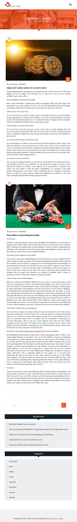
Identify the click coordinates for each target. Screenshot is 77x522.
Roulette (12, 497)
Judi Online (13, 487)
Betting (11, 472)
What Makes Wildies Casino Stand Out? (22, 424)
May (68, 79)
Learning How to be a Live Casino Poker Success (25, 440)
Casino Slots (13, 84)
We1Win (23, 84)
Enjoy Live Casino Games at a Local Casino (26, 88)
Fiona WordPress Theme (54, 518)
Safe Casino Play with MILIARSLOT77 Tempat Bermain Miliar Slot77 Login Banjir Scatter (38, 429)
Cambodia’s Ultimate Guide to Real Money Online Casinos (28, 445)
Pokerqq (12, 492)
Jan (68, 227)
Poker (11, 466)
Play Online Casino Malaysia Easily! (23, 235)
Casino (11, 477)
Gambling (12, 482)
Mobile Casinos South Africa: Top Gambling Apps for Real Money (31, 434)
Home (30, 21)
